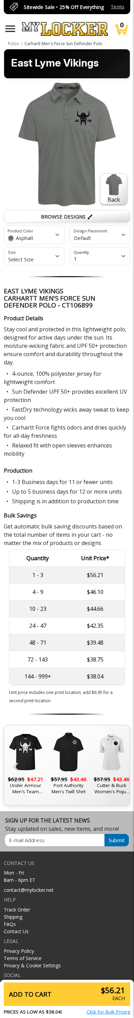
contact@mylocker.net (29, 890)
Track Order (17, 909)
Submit (117, 840)
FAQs (10, 924)
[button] (10, 29)
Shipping (13, 917)
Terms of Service (23, 958)
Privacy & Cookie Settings (32, 965)
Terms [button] (117, 7)
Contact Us (16, 931)
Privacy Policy (19, 951)
